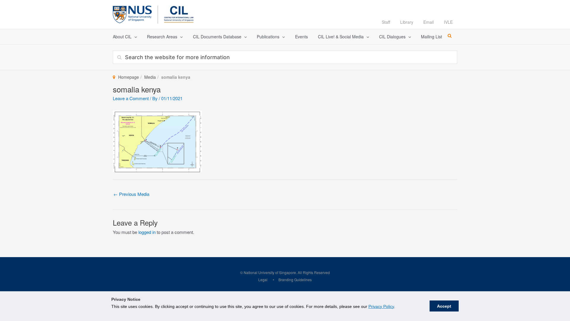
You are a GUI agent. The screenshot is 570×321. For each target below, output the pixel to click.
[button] (134, 37)
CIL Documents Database (217, 37)
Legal (262, 279)
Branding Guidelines (295, 279)
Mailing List (431, 37)
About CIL (122, 37)
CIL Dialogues (392, 37)
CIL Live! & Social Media (341, 37)
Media (150, 77)
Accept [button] (444, 306)
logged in (147, 232)
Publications (268, 37)
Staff (386, 22)
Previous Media (131, 194)
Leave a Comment (131, 98)
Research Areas (162, 37)
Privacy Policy (381, 306)
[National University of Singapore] (132, 13)
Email (428, 22)
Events (301, 37)
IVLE (448, 22)
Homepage (128, 77)
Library (406, 22)
